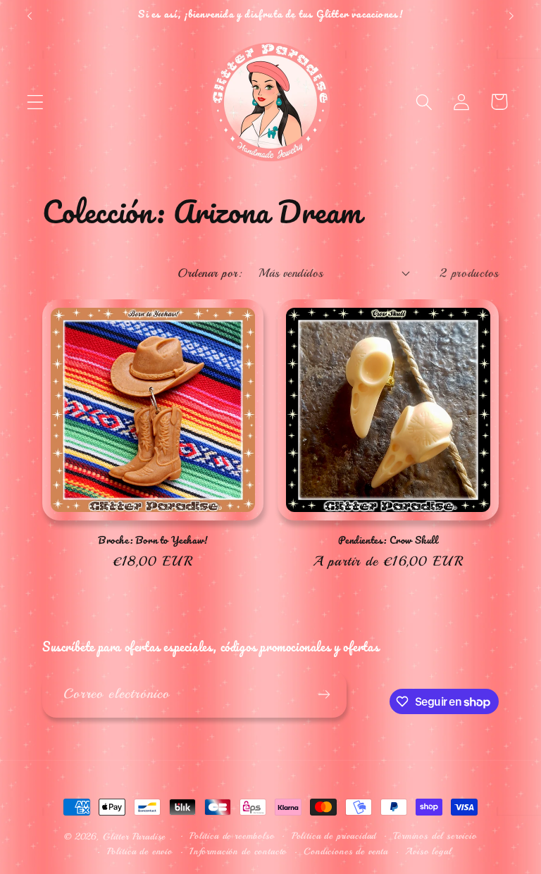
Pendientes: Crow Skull (387, 541)
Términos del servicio (435, 836)
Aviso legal (428, 851)
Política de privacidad (334, 836)
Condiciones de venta (346, 851)
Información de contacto (238, 851)
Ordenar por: (210, 273)
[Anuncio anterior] (29, 16)
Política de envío (140, 851)
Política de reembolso (232, 836)
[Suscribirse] (323, 694)
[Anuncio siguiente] (511, 16)
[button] (35, 101)
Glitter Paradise (134, 836)
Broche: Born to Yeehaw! (153, 541)
